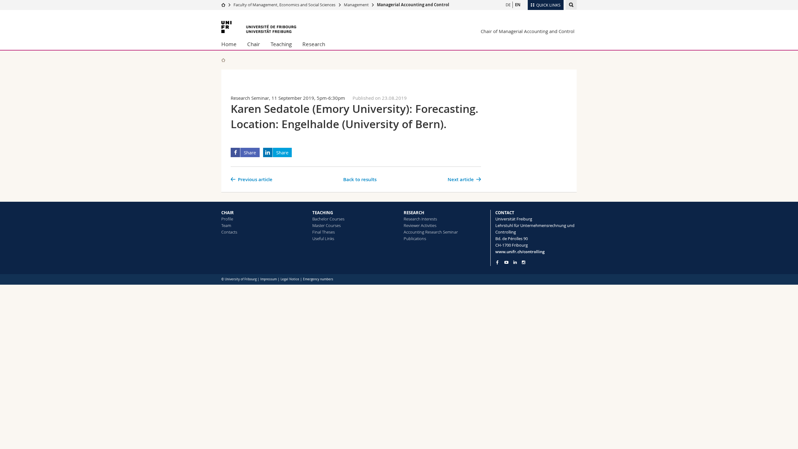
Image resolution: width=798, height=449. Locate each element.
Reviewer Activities (420, 225)
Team (226, 225)
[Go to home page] (223, 4)
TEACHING (322, 212)
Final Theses (323, 232)
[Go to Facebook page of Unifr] (497, 262)
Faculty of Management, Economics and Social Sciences (284, 4)
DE (508, 4)
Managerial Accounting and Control (413, 4)
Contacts (229, 232)
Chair (253, 44)
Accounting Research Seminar (431, 232)
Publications (415, 238)
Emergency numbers (318, 279)
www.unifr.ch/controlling (520, 251)
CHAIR (227, 212)
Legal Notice (290, 279)
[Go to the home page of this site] (223, 60)
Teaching (281, 44)
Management (356, 4)
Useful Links (323, 238)
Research (313, 44)
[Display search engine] (571, 5)
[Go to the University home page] (258, 27)
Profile (227, 219)
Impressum (268, 279)
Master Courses (326, 225)
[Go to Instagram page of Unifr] (523, 262)
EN (518, 4)
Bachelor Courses (328, 219)
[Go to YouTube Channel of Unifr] (506, 262)
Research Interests (420, 219)
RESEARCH (414, 212)
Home (229, 44)
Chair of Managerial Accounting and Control (527, 31)
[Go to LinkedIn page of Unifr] (515, 262)
